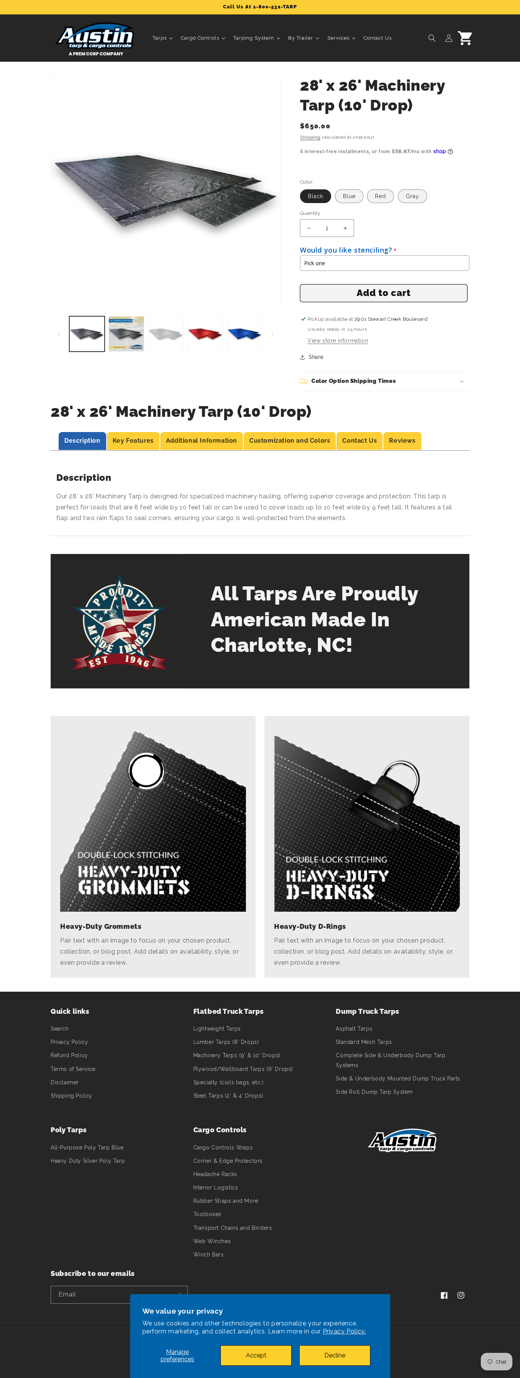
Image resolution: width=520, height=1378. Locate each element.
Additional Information (201, 440)
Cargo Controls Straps (223, 1147)
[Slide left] (59, 334)
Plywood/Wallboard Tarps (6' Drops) (243, 1069)
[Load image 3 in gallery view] (165, 334)
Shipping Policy (72, 1096)
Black (315, 196)
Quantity (310, 213)
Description (82, 440)
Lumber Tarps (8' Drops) (226, 1042)
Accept (256, 1355)
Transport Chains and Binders (232, 1228)
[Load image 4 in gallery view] (205, 334)
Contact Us (359, 440)
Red (380, 196)
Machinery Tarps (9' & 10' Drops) (237, 1055)
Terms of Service (73, 1069)
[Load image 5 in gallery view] (244, 334)
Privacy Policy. (344, 1331)
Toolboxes (207, 1214)
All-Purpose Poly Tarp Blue (87, 1147)
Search (60, 1029)
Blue (349, 196)
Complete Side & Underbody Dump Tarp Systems (390, 1060)
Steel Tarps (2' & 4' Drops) (228, 1096)
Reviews (402, 440)
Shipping (310, 137)
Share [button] (316, 357)
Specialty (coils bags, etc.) (228, 1082)
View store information (338, 341)
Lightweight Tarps (217, 1029)
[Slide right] (272, 334)
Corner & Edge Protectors (228, 1161)
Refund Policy (69, 1055)
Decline (334, 1355)
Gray (412, 196)
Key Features (133, 440)
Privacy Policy (69, 1042)
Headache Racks (215, 1174)
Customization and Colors (289, 440)
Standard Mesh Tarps (364, 1042)
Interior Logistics (215, 1187)
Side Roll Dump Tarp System (374, 1092)
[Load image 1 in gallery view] (87, 334)
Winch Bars (208, 1255)
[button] (432, 38)
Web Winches (212, 1241)
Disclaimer (65, 1082)
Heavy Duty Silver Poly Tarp (88, 1161)
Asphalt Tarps (354, 1029)
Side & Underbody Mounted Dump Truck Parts (398, 1079)
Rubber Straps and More (225, 1201)
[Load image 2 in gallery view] (126, 334)
